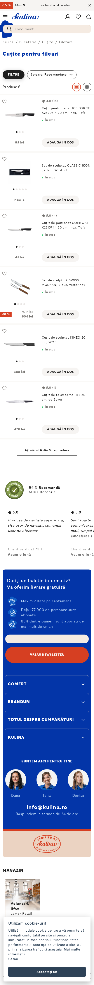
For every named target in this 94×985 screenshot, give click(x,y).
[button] (47, 74)
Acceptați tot (47, 972)
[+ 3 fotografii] (19, 172)
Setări (13, 959)
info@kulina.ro (47, 807)
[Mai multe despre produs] (19, 115)
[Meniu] (5, 16)
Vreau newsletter (47, 654)
